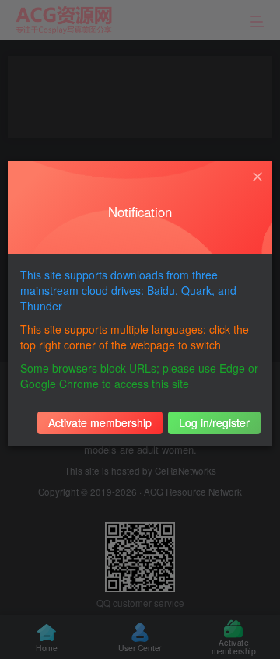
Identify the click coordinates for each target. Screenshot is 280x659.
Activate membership (100, 422)
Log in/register (214, 422)
